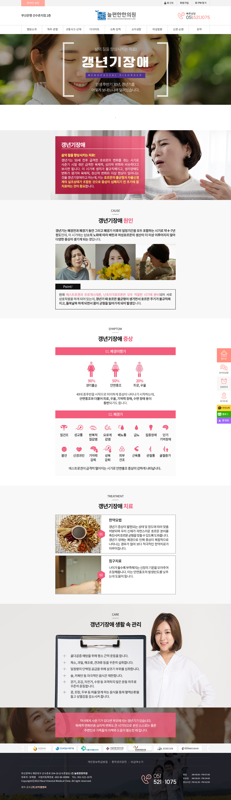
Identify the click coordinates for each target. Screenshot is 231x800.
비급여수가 (137, 762)
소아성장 (136, 29)
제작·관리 (34, 787)
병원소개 (32, 29)
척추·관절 (52, 29)
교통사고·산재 (73, 29)
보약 (199, 29)
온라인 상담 (33, 3)
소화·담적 (115, 29)
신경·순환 (178, 29)
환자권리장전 (119, 762)
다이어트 (94, 29)
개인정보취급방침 (98, 762)
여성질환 (157, 29)
